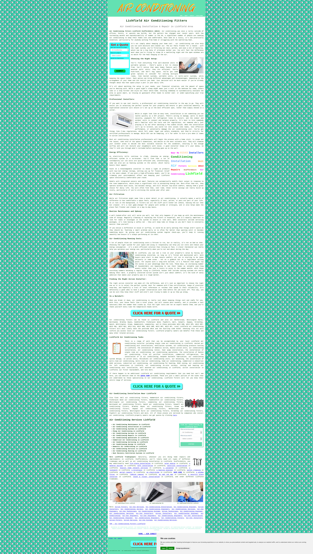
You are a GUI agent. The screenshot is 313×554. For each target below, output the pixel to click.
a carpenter (168, 468)
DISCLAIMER (199, 15)
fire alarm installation (140, 463)
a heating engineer (164, 470)
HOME (181, 15)
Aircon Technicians (170, 511)
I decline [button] (170, 548)
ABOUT (186, 15)
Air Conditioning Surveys (132, 509)
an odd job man (166, 474)
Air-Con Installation (193, 516)
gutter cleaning (194, 470)
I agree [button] (163, 548)
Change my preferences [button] (182, 548)
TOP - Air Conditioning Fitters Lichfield (127, 524)
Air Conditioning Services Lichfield (132, 420)
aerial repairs (126, 472)
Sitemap (111, 538)
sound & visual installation (146, 477)
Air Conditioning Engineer (185, 507)
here (175, 415)
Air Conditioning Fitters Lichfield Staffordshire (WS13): (135, 31)
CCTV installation (145, 466)
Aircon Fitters (121, 507)
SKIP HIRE (178, 472)
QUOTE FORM (145, 376)
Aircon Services (130, 520)
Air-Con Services (136, 507)
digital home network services (134, 468)
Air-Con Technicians (128, 511)
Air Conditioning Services (183, 509)
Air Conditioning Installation (159, 507)
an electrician (153, 472)
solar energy (169, 463)
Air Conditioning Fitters (172, 518)
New (115, 538)
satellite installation (177, 466)
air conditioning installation (146, 461)
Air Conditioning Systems (149, 511)
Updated (120, 538)
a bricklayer (137, 470)
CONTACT (192, 15)
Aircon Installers (164, 513)
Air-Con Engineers (130, 516)
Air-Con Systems (146, 520)
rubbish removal (137, 474)
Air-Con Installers (144, 513)
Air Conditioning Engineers (157, 509)
